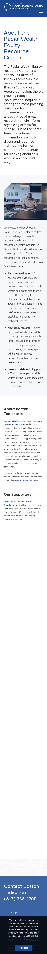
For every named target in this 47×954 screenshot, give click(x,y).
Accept (23, 948)
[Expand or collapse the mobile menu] (41, 12)
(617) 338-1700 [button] (20, 899)
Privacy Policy (23, 939)
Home (8, 22)
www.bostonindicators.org (26, 480)
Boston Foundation (16, 424)
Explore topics (12, 912)
